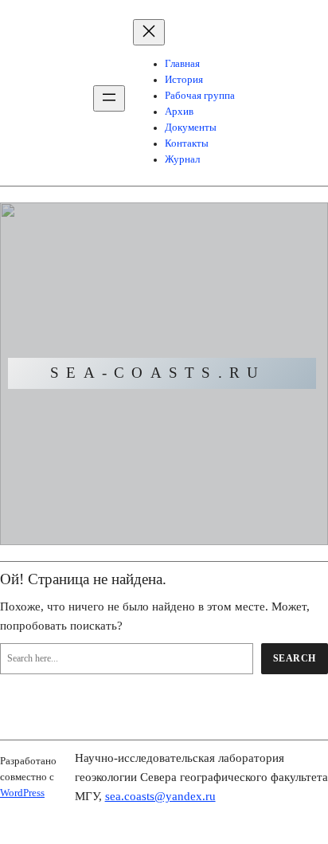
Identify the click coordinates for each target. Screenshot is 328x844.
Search (294, 658)
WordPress (22, 793)
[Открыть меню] (109, 98)
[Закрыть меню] (149, 32)
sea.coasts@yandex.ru (160, 796)
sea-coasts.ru (157, 372)
